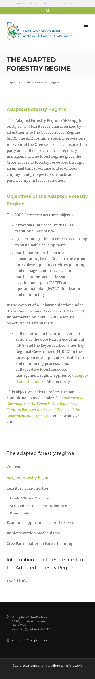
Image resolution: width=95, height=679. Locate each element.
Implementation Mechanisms (33, 533)
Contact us (47, 3)
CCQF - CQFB (14, 82)
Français (70, 3)
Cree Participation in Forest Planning (40, 543)
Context (14, 466)
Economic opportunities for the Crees (40, 522)
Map (59, 3)
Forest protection (23, 513)
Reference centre (26, 3)
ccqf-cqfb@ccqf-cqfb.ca (30, 640)
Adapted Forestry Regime (29, 477)
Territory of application (28, 488)
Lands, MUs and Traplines (30, 498)
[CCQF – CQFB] (39, 30)
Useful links (17, 581)
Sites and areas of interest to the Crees (39, 506)
